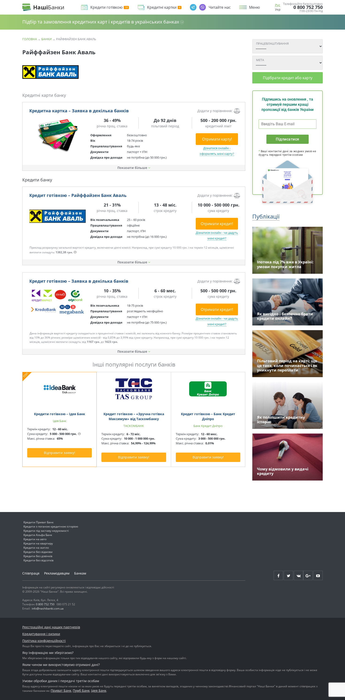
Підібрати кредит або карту (287, 77)
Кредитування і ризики (41, 634)
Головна (29, 39)
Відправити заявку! (59, 452)
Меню (254, 7)
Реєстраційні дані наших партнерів (51, 627)
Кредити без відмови (38, 552)
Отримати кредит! (217, 223)
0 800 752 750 (308, 7)
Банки (46, 39)
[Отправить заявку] (57, 135)
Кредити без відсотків (38, 560)
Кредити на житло (36, 548)
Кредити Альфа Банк (37, 535)
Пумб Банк (81, 690)
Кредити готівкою (106, 7)
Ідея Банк (98, 690)
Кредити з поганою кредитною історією (50, 526)
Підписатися (287, 139)
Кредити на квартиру (38, 543)
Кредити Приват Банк (38, 522)
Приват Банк (61, 690)
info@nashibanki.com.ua (48, 608)
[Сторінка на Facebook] (278, 575)
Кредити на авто (34, 539)
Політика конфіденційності (44, 640)
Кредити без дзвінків (37, 556)
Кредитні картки (161, 7)
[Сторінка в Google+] (308, 575)
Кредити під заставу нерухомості (46, 531)
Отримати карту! (217, 139)
